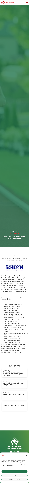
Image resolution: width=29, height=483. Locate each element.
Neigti (14, 475)
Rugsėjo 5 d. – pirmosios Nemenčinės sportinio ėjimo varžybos (13, 373)
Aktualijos (9, 258)
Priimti (14, 472)
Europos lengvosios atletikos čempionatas (13, 384)
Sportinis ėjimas (16, 258)
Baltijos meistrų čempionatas (13, 394)
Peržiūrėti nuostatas (14, 479)
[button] (27, 455)
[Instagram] (14, 452)
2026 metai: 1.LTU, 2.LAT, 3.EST (14, 405)
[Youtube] (18, 452)
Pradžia (4, 258)
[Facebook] (11, 452)
